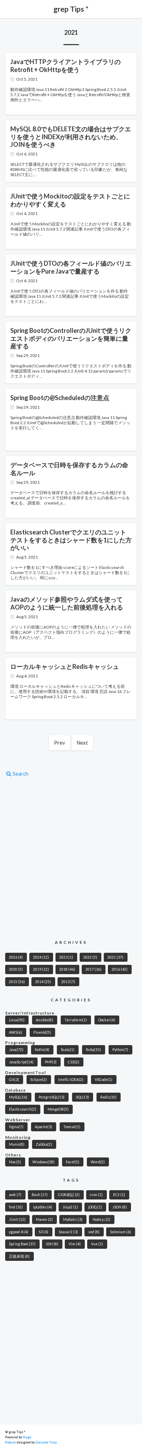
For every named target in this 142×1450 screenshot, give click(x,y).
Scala (67, 1050)
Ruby (93, 1050)
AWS (15, 1032)
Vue (97, 1244)
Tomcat (71, 1127)
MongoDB (58, 1109)
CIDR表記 (69, 1195)
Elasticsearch (22, 1109)
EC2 (119, 1195)
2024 (41, 957)
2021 (115, 957)
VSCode (103, 1080)
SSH (52, 1244)
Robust (10, 1442)
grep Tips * (71, 8)
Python (120, 1050)
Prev (59, 742)
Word (98, 1162)
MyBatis (72, 1219)
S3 (43, 1232)
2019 (41, 969)
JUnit (17, 1219)
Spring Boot (22, 1244)
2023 (66, 957)
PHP (51, 1062)
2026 (16, 957)
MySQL (18, 1097)
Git (14, 1080)
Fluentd (42, 1032)
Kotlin (42, 1050)
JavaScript (21, 1062)
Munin (16, 1144)
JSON (119, 1207)
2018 (67, 969)
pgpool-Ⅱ (18, 1232)
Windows (43, 1162)
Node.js (101, 1219)
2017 (93, 969)
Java (16, 1050)
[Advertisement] (71, 858)
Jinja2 (70, 1207)
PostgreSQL (51, 1097)
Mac (15, 1162)
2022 (90, 957)
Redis (108, 1097)
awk (15, 1195)
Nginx (16, 1127)
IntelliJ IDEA (70, 1080)
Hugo (27, 1437)
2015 (17, 982)
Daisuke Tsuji (46, 1442)
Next (82, 742)
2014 (43, 982)
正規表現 (19, 1256)
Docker (106, 1020)
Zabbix (44, 1144)
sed (94, 1232)
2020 (16, 969)
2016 (120, 969)
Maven (44, 1219)
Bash (40, 1195)
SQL (82, 1097)
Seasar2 (68, 1232)
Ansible (44, 1020)
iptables (42, 1207)
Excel (72, 1162)
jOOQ (95, 1207)
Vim (75, 1244)
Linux (16, 1020)
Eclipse (38, 1080)
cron (96, 1195)
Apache (43, 1127)
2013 (68, 982)
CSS (73, 1062)
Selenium (120, 1232)
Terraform (75, 1020)
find (16, 1207)
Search (20, 773)
